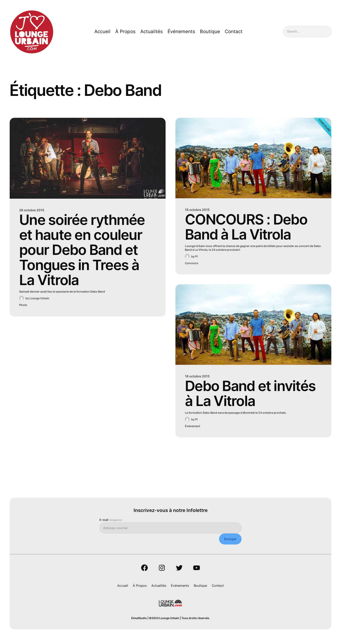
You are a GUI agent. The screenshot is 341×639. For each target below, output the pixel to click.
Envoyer (230, 539)
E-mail (110, 519)
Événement (192, 426)
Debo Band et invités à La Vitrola (250, 393)
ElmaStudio (139, 618)
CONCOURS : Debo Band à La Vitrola (246, 227)
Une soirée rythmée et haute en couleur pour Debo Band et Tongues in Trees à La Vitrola (82, 250)
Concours (191, 263)
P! (196, 256)
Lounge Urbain (39, 298)
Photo (23, 305)
